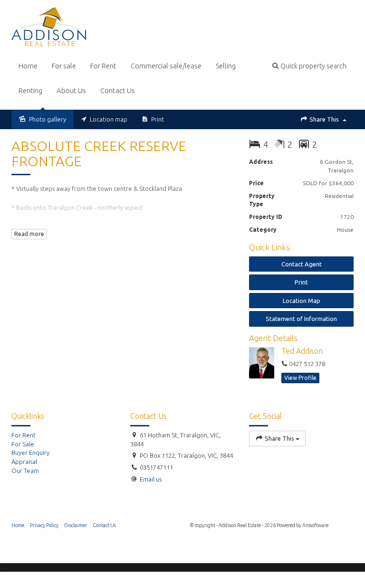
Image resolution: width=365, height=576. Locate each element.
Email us (151, 479)
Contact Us (117, 90)
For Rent (103, 66)
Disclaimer (75, 525)
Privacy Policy (44, 525)
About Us (71, 90)
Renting (30, 90)
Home (28, 66)
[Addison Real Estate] (48, 26)
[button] (309, 66)
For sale (64, 66)
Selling (226, 66)
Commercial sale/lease (166, 66)
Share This (324, 119)
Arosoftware (315, 525)
